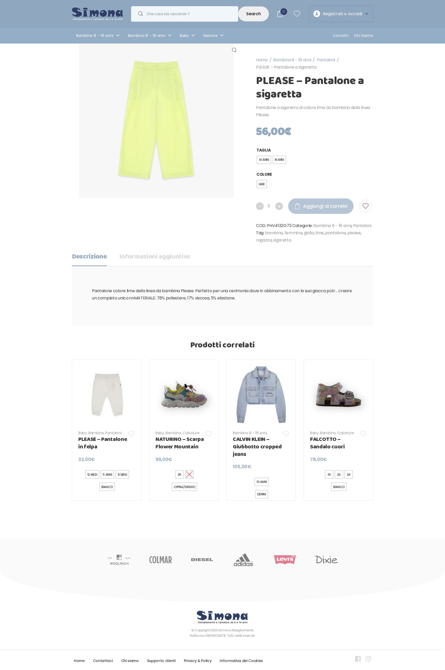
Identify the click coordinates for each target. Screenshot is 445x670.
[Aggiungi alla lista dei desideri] (365, 206)
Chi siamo (130, 660)
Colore (264, 174)
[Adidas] (243, 559)
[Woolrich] (119, 559)
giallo (309, 233)
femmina (293, 233)
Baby (184, 35)
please (354, 233)
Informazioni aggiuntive (154, 257)
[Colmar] (160, 559)
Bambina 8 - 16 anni (292, 60)
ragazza (264, 240)
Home (262, 60)
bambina (274, 233)
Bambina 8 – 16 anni (95, 35)
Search (253, 14)
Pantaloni (326, 60)
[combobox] (184, 14)
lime (319, 233)
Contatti (341, 35)
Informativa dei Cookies (241, 660)
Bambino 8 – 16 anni (146, 35)
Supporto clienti (161, 660)
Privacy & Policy (198, 660)
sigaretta (282, 240)
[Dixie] (326, 559)
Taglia (263, 150)
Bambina (96, 432)
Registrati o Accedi (342, 14)
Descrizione (89, 257)
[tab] (89, 258)
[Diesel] (202, 559)
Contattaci (103, 660)
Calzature (191, 432)
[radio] (264, 160)
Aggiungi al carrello (325, 206)
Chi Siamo (363, 35)
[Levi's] (285, 559)
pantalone (335, 233)
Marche (210, 35)
